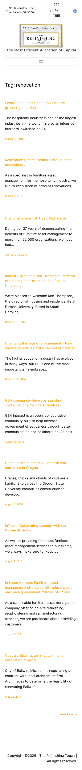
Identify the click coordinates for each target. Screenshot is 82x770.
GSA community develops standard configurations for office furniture (33, 402)
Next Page (68, 714)
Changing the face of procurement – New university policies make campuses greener (40, 345)
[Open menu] (41, 61)
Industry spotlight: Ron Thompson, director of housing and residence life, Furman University (40, 281)
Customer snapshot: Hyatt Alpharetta (35, 218)
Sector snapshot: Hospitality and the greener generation (35, 105)
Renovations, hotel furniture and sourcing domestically (39, 162)
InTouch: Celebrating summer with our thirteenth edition (35, 527)
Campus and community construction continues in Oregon (35, 465)
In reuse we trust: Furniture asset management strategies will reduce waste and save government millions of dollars (38, 587)
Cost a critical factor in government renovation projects (34, 657)
